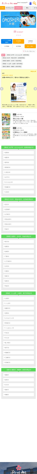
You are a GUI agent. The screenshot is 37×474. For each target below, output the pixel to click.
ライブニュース (10, 7)
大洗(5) (7, 192)
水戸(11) (7, 177)
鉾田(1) (7, 380)
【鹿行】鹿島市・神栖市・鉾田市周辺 (11, 66)
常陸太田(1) (8, 219)
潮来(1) (7, 389)
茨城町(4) (7, 187)
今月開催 (6, 46)
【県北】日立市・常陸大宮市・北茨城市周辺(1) (18, 199)
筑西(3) (7, 246)
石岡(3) (7, 313)
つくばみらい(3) (9, 328)
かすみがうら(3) (9, 318)
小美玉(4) (7, 172)
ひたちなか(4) (9, 182)
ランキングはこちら (30, 51)
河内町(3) (7, 362)
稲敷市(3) (7, 308)
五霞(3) (7, 271)
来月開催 (18, 46)
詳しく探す (30, 46)
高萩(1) (7, 229)
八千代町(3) (8, 261)
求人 (27, 7)
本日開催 (18, 41)
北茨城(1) (7, 209)
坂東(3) (7, 281)
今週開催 (30, 41)
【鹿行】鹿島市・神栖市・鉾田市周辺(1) (18, 370)
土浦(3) (7, 298)
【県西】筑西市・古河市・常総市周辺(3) (18, 236)
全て (3, 55)
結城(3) (7, 251)
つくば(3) (7, 303)
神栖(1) (7, 394)
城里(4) (7, 157)
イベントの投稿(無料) (6, 41)
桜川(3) (7, 241)
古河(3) (7, 266)
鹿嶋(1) (7, 375)
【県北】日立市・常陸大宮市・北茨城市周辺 (13, 58)
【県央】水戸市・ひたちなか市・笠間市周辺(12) (19, 147)
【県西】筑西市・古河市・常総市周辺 (11, 60)
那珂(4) (7, 162)
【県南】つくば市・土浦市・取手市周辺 (12, 63)
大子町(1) (7, 214)
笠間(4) (7, 152)
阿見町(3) (7, 323)
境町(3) (7, 276)
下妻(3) (7, 256)
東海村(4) (7, 167)
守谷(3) (7, 333)
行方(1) (7, 384)
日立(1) (7, 204)
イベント (18, 7)
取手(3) (7, 347)
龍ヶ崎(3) (7, 342)
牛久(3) (7, 337)
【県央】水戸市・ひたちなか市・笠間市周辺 (17, 55)
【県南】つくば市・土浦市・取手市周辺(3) (18, 293)
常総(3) (7, 286)
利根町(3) (7, 352)
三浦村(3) (7, 357)
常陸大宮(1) (8, 224)
